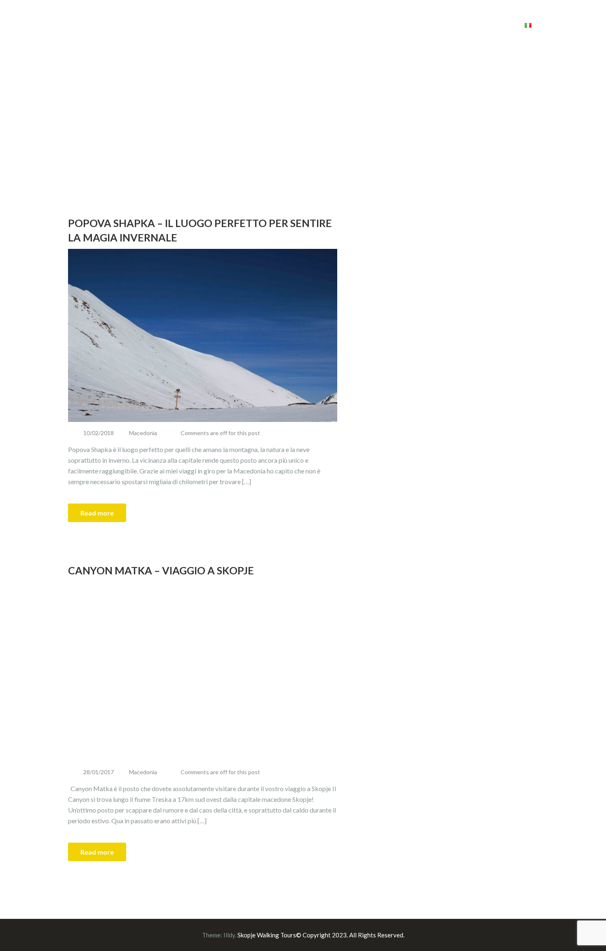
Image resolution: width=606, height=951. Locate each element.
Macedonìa (143, 432)
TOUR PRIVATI (373, 24)
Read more (97, 513)
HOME (327, 24)
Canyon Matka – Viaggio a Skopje (161, 570)
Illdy (229, 935)
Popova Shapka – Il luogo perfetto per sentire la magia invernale (200, 230)
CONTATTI (492, 24)
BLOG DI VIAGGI (438, 24)
